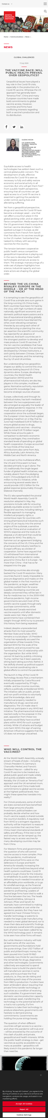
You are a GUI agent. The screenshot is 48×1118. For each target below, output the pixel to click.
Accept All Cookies (24, 1104)
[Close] (41, 1075)
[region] (24, 1094)
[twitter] (14, 126)
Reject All (24, 1109)
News (27, 37)
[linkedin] (21, 127)
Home (6, 37)
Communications (16, 37)
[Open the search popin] (45, 11)
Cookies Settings (24, 1115)
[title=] (9, 17)
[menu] (45, 3)
